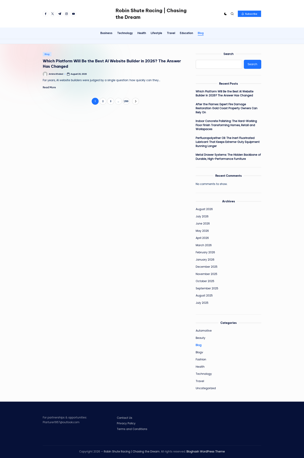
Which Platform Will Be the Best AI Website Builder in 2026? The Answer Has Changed (224, 93)
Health (200, 367)
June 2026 (203, 223)
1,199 (126, 101)
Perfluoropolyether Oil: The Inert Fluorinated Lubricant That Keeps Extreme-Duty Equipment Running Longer (228, 142)
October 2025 (205, 281)
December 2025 (206, 267)
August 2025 (204, 295)
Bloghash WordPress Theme (206, 451)
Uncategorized (206, 388)
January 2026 (205, 260)
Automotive (204, 331)
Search (229, 54)
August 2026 (204, 209)
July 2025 (202, 303)
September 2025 (207, 288)
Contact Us (124, 418)
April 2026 (202, 238)
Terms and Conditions (132, 429)
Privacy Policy (126, 423)
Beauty (200, 338)
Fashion (201, 359)
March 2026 (204, 245)
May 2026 (202, 231)
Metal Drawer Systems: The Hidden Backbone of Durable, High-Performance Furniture (228, 157)
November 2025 (206, 274)
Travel (200, 381)
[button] (249, 13)
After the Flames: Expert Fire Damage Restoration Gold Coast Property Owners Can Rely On (226, 108)
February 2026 (205, 252)
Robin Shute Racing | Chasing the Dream (151, 13)
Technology (204, 374)
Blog (47, 54)
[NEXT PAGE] (135, 101)
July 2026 (202, 216)
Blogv (199, 352)
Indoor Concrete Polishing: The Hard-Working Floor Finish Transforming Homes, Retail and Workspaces (226, 125)
